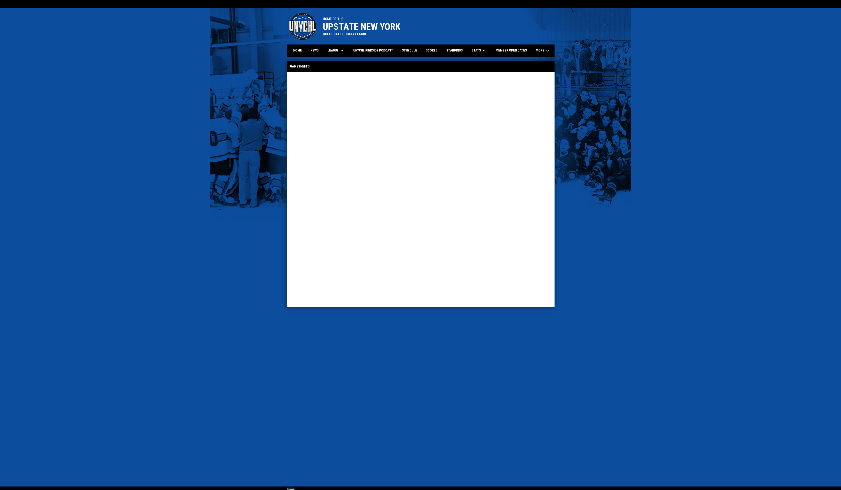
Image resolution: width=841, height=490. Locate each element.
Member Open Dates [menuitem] (511, 50)
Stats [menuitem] (479, 50)
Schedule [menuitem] (409, 50)
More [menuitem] (543, 50)
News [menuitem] (315, 50)
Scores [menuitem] (432, 50)
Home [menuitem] (297, 50)
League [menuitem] (336, 50)
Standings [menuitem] (454, 50)
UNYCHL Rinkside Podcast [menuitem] (373, 50)
